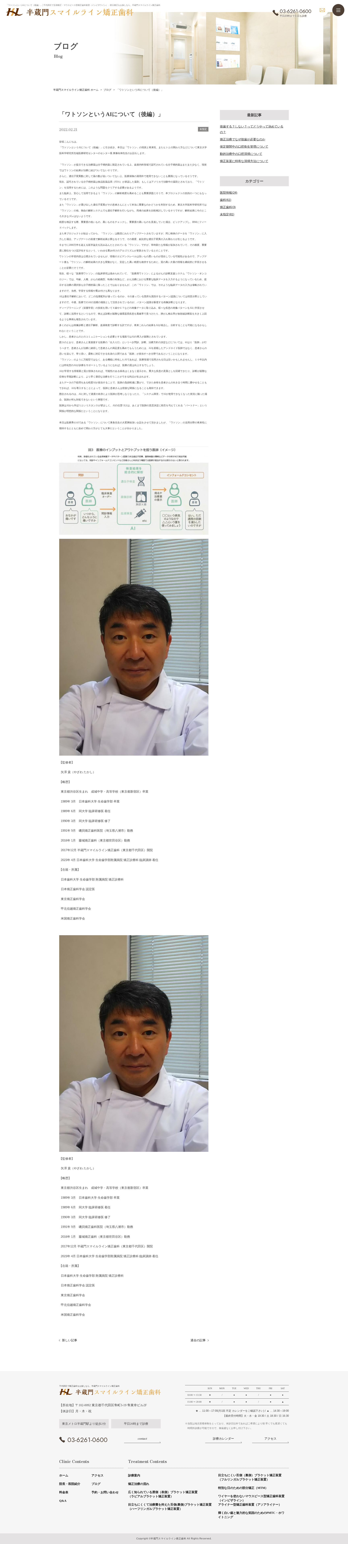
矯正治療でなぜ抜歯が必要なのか (242, 139)
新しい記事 (69, 1340)
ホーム (63, 1475)
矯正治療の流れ (138, 1483)
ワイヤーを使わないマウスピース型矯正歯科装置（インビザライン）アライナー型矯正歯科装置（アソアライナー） (251, 1500)
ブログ (95, 1483)
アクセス (97, 1475)
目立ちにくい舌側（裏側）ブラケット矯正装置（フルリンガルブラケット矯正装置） (250, 1477)
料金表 (63, 1492)
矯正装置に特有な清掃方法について (244, 161)
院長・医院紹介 (69, 1483)
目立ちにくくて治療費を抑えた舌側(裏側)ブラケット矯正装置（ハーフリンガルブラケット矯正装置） (170, 1506)
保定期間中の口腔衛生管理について (244, 146)
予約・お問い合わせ (105, 1492)
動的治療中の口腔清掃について (241, 153)
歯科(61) (225, 200)
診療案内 (134, 1475)
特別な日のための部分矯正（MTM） (243, 1487)
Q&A (62, 1500)
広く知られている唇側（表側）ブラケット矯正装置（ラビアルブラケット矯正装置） (163, 1494)
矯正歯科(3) (228, 207)
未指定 (203, 129)
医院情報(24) (228, 192)
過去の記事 (198, 1340)
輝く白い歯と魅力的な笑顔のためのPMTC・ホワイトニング (251, 1515)
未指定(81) (227, 214)
